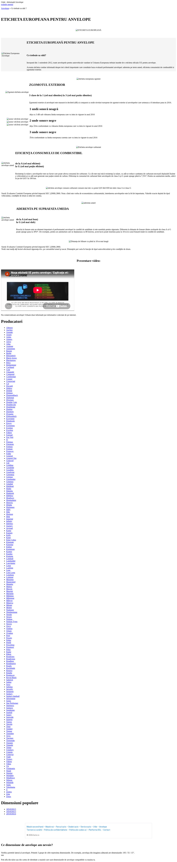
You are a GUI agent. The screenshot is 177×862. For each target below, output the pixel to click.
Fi (7, 440)
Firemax (9, 442)
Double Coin (11, 402)
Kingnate (10, 542)
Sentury (9, 694)
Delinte (9, 391)
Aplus (8, 337)
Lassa (8, 565)
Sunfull (9, 712)
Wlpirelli (9, 782)
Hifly (8, 509)
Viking (9, 761)
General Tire (11, 458)
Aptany (9, 339)
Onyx (8, 626)
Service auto (86, 827)
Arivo (8, 342)
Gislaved (9, 461)
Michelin (9, 593)
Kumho (9, 554)
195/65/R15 (11, 811)
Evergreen (10, 426)
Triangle (9, 745)
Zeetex (9, 792)
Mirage (9, 605)
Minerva (9, 603)
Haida (8, 488)
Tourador (10, 733)
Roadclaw (10, 656)
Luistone (9, 577)
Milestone (10, 598)
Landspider (10, 561)
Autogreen (10, 349)
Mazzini (9, 591)
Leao (8, 570)
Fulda (8, 454)
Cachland (10, 367)
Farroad (9, 435)
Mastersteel (10, 582)
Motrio (9, 607)
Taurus (9, 722)
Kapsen (9, 533)
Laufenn (9, 568)
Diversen (10, 400)
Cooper (9, 379)
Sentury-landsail (12, 696)
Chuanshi (10, 372)
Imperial (9, 519)
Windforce (10, 778)
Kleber (9, 547)
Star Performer (12, 703)
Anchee (9, 330)
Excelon (9, 430)
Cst (7, 384)
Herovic (9, 502)
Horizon (9, 514)
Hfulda (9, 505)
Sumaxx (9, 708)
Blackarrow (11, 360)
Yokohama (10, 787)
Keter (8, 537)
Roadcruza (10, 659)
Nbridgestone (11, 612)
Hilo (8, 512)
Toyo (8, 736)
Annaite (9, 332)
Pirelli (8, 642)
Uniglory (10, 750)
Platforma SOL (95, 830)
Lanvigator (10, 563)
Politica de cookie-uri (78, 830)
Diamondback (12, 395)
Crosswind (10, 381)
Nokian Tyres (11, 621)
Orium (9, 631)
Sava (8, 684)
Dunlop (9, 409)
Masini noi (49, 827)
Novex (9, 624)
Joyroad (9, 528)
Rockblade (10, 668)
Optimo (9, 628)
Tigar (8, 726)
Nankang (10, 610)
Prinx (8, 649)
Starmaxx (10, 705)
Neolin (9, 614)
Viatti (8, 757)
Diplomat (10, 398)
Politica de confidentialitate (55, 830)
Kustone (9, 556)
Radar (8, 652)
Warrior (9, 773)
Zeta (8, 794)
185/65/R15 (11, 809)
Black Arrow (11, 358)
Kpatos (9, 551)
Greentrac (10, 475)
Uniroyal (9, 754)
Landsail (9, 558)
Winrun (9, 780)
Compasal (10, 374)
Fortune (9, 449)
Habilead (10, 486)
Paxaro (9, 638)
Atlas (8, 344)
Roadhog (10, 661)
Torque (9, 731)
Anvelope (5, 8)
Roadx (9, 666)
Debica (9, 388)
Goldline (9, 465)
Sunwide (9, 717)
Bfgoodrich (11, 356)
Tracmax (9, 738)
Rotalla (9, 673)
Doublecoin (11, 405)
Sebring (9, 687)
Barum (9, 351)
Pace (8, 635)
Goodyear (10, 472)
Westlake (10, 775)
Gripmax (9, 482)
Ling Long (10, 572)
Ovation (9, 633)
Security (9, 689)
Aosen (9, 335)
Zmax (8, 796)
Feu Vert (9, 437)
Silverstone (10, 698)
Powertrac (10, 645)
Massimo (10, 579)
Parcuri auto (61, 827)
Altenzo (9, 328)
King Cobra (11, 540)
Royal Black (11, 677)
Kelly (8, 535)
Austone (9, 346)
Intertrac (9, 523)
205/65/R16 (11, 814)
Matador (9, 584)
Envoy (9, 423)
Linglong (10, 575)
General (9, 456)
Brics (8, 363)
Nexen (9, 617)
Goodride (10, 468)
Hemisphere (11, 500)
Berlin (8, 353)
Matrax (9, 586)
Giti (7, 463)
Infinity (9, 521)
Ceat (8, 370)
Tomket (9, 729)
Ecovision (10, 419)
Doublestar (10, 407)
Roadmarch (11, 663)
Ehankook (10, 421)
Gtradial (9, 484)
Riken (8, 654)
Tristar (8, 747)
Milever (9, 600)
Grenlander (10, 479)
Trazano (9, 743)
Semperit (9, 691)
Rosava (9, 670)
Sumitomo (10, 710)
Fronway (10, 451)
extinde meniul (7, 4)
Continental (11, 377)
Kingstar (9, 544)
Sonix (8, 701)
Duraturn (10, 412)
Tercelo (9, 724)
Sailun (8, 682)
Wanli (8, 771)
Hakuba (9, 491)
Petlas (8, 640)
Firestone (10, 444)
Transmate (10, 740)
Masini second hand (35, 827)
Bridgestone (11, 365)
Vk (7, 766)
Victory (9, 759)
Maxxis (9, 589)
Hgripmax (10, 507)
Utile (95, 827)
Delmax (9, 393)
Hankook (10, 493)
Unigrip (9, 752)
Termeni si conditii (34, 830)
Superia (9, 719)
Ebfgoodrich (11, 416)
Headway (10, 498)
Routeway (10, 675)
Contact (106, 830)
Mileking (10, 596)
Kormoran (10, 549)
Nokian (9, 619)
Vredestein (10, 768)
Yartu (8, 785)
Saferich (9, 680)
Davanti (9, 386)
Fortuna (9, 447)
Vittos (8, 764)
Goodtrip (10, 470)
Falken (9, 433)
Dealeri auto (73, 827)
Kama (8, 530)
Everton (9, 428)
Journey (9, 526)
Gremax (9, 477)
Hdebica (9, 495)
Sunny (9, 715)
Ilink (8, 516)
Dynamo (9, 414)
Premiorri (10, 647)
